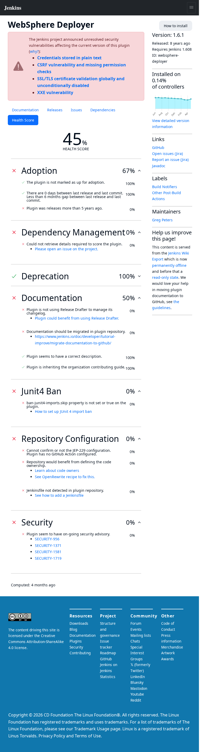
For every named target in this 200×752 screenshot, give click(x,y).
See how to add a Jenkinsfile (59, 495)
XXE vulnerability (55, 92)
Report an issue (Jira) (170, 159)
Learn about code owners (57, 470)
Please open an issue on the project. (66, 248)
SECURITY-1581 (48, 551)
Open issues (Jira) (167, 153)
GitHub (158, 147)
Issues (76, 109)
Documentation (25, 109)
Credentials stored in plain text (69, 58)
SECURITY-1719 (48, 558)
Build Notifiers (164, 186)
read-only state (165, 277)
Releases (55, 109)
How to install (176, 25)
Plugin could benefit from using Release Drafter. (77, 318)
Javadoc (158, 165)
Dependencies (102, 109)
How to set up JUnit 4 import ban (63, 411)
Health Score (23, 120)
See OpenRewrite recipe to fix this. (65, 476)
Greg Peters (162, 219)
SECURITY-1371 (48, 545)
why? (34, 51)
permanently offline (169, 265)
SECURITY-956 (47, 538)
